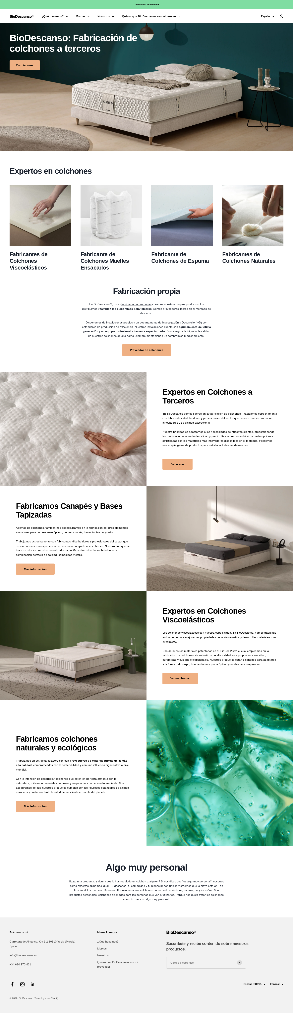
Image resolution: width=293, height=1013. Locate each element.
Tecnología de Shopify (46, 998)
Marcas (81, 16)
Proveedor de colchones (146, 350)
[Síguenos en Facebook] (12, 984)
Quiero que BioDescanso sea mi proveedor (151, 16)
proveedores (171, 308)
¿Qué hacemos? (52, 16)
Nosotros (103, 16)
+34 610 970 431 (20, 964)
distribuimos (89, 308)
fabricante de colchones (136, 304)
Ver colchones (180, 678)
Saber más (177, 464)
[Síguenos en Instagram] (22, 984)
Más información (35, 569)
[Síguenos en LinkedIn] (32, 984)
